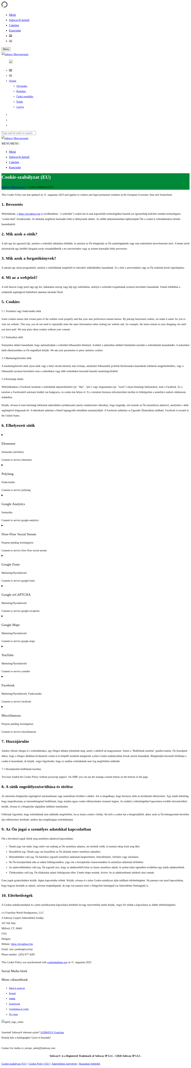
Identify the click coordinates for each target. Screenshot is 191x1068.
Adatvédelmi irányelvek (64, 1063)
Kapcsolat (15, 167)
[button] (10, 143)
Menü (12, 151)
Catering (14, 162)
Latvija (20, 107)
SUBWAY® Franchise (52, 1032)
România (21, 91)
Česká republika (24, 96)
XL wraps (13, 1014)
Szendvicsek (14, 1004)
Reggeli (12, 993)
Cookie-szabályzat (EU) (14, 1063)
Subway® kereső (19, 157)
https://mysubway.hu (29, 213)
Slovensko (21, 86)
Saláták (12, 998)
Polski (19, 101)
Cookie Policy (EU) (39, 1063)
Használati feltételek (89, 1063)
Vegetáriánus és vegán (19, 1009)
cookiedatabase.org (57, 962)
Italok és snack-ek (17, 988)
